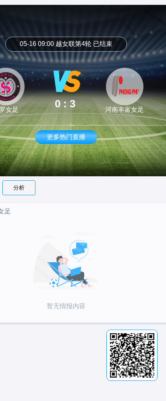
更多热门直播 (66, 137)
